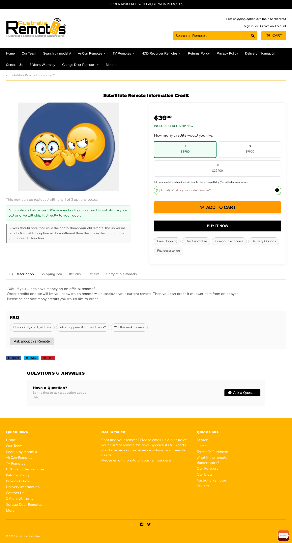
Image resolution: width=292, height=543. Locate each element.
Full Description (21, 274)
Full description (168, 250)
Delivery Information (260, 53)
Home (10, 53)
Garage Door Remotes (79, 65)
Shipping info (51, 274)
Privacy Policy (227, 53)
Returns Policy (199, 53)
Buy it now (217, 226)
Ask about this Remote (32, 341)
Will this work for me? (129, 327)
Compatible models (229, 241)
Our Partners (207, 468)
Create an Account (273, 26)
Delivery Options (264, 241)
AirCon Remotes (90, 53)
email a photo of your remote (141, 460)
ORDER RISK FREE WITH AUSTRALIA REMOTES (146, 4)
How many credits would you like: (183, 135)
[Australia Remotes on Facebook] (141, 525)
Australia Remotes (28, 536)
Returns (75, 274)
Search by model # (57, 53)
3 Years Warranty (42, 65)
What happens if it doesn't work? (83, 327)
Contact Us (14, 65)
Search (202, 440)
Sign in (248, 26)
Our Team (29, 53)
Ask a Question (244, 393)
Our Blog (204, 474)
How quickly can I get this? (32, 327)
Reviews (93, 274)
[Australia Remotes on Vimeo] (149, 525)
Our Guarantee (196, 241)
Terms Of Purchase (212, 452)
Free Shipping (167, 241)
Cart (276, 35)
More (110, 65)
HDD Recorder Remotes (160, 53)
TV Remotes (122, 53)
